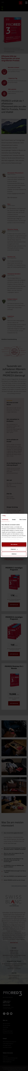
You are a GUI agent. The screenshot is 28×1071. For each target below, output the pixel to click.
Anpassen (13, 549)
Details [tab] (14, 519)
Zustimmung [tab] (5, 519)
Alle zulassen (14, 544)
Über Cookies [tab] (22, 519)
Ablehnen (14, 554)
